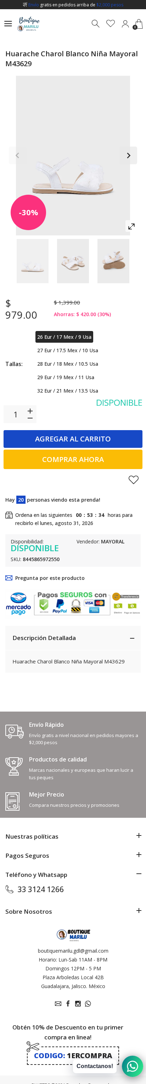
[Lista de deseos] (110, 24)
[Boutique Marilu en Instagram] (78, 1003)
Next (128, 155)
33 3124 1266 (41, 889)
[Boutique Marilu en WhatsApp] (88, 1003)
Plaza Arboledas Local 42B (73, 977)
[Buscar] (96, 24)
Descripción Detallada (44, 638)
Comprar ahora (73, 459)
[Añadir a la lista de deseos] (133, 480)
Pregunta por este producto (50, 578)
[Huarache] (32, 261)
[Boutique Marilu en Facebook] (68, 1003)
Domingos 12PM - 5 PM (73, 968)
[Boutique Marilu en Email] (58, 1003)
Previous (18, 155)
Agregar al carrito (73, 439)
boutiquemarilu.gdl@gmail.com (73, 950)
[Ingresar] (125, 24)
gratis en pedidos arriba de (75, 5)
